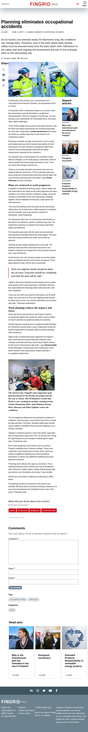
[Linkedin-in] (31, 691)
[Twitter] (44, 691)
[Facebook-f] (56, 691)
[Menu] (85, 3)
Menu (84, 6)
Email (11, 578)
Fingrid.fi (5, 4)
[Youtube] (50, 691)
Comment (13, 539)
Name (11, 568)
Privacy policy (24, 713)
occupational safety (17, 599)
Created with (15, 517)
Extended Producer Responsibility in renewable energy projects (70, 189)
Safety (21, 32)
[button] (78, 4)
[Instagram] (38, 691)
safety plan (33, 599)
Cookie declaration (26, 710)
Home (14, 32)
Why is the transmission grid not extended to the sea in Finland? (69, 130)
